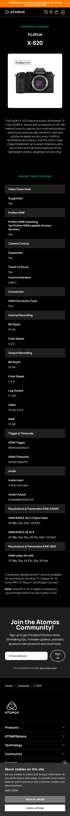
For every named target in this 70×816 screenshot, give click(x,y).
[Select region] (51, 12)
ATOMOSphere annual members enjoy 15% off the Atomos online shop (35, 3)
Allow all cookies (35, 799)
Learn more (11, 790)
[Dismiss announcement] (67, 4)
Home (9, 686)
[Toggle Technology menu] (63, 745)
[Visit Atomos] (15, 12)
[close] (65, 763)
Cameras (23, 686)
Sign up (58, 655)
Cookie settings (35, 808)
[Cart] (56, 12)
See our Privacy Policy (48, 668)
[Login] (47, 12)
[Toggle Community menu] (63, 753)
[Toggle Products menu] (63, 727)
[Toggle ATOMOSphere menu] (63, 736)
